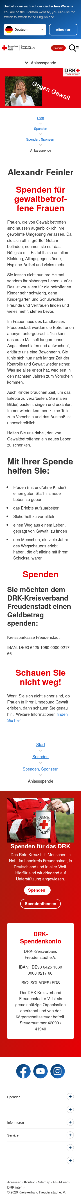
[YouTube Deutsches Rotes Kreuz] (40, 1071)
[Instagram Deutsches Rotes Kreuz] (57, 1071)
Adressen (14, 1182)
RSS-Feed (60, 1182)
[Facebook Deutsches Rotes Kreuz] (23, 1071)
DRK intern (15, 1187)
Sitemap (44, 1182)
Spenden (58, 48)
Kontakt (29, 1182)
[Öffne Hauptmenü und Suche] (73, 48)
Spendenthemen (40, 903)
